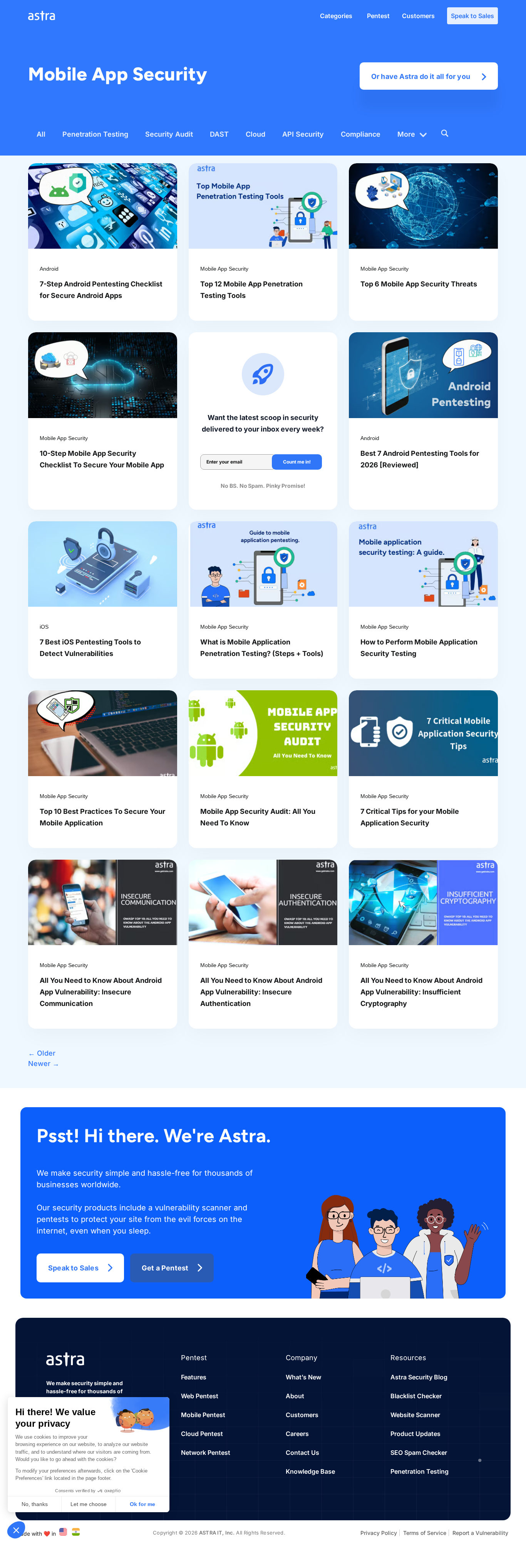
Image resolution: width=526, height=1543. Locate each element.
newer (43, 1063)
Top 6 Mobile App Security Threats (418, 284)
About (295, 1396)
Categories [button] (336, 16)
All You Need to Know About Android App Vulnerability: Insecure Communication (101, 991)
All (41, 134)
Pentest (378, 16)
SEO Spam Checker (418, 1452)
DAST (219, 134)
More (406, 134)
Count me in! (297, 462)
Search (444, 133)
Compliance (360, 134)
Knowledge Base (310, 1471)
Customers (418, 16)
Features (193, 1377)
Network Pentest (205, 1452)
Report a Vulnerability (480, 1533)
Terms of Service (424, 1533)
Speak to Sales (472, 16)
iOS (44, 627)
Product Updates (415, 1434)
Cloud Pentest (202, 1434)
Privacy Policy (378, 1533)
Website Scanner (415, 1415)
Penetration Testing (95, 134)
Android (49, 269)
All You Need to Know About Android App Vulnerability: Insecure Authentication (261, 991)
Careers (297, 1434)
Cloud (255, 134)
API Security (303, 134)
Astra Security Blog (418, 1377)
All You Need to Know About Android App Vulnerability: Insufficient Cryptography (421, 991)
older (41, 1053)
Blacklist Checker (416, 1396)
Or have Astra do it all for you (420, 76)
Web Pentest (199, 1396)
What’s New (303, 1377)
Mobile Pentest (203, 1415)
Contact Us (302, 1452)
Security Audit (169, 134)
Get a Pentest (165, 1268)
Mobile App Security (224, 269)
